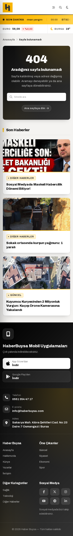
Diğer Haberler (22, 178)
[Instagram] (65, 492)
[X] (54, 492)
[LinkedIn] (65, 501)
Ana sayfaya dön (34, 108)
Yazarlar (7, 467)
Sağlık (6, 490)
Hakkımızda (9, 456)
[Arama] (60, 7)
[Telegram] (54, 501)
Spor (42, 467)
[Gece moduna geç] (67, 7)
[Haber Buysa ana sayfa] (8, 7)
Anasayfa (9, 39)
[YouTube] (43, 501)
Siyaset (43, 456)
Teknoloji (8, 496)
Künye (6, 461)
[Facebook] (43, 492)
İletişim (7, 473)
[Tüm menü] (54, 7)
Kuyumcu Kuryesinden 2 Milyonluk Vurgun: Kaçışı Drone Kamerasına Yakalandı (33, 306)
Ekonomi (44, 461)
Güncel (16, 295)
